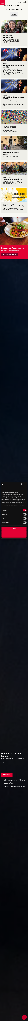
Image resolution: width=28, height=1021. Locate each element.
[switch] (25, 514)
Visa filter (14, 14)
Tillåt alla (14, 528)
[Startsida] (2, 2)
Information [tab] (14, 487)
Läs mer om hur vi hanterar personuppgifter (14, 786)
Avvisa (14, 535)
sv (23, 2)
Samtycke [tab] (5, 487)
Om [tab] (23, 487)
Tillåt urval (14, 532)
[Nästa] (21, 9)
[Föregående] (6, 9)
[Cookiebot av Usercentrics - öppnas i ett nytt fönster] (21, 484)
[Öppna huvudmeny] (24, 1017)
